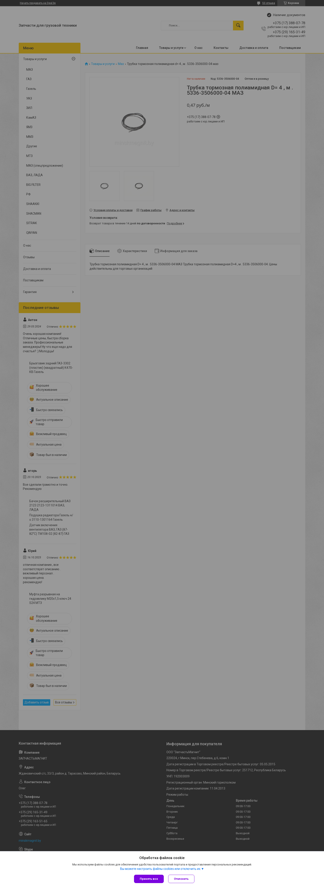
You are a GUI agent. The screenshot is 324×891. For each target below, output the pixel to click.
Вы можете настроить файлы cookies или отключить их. (160, 869)
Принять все (149, 878)
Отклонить (181, 878)
